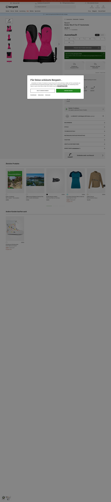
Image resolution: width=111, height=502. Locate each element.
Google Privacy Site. (62, 86)
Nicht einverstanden (42, 90)
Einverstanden (68, 90)
